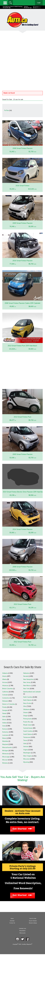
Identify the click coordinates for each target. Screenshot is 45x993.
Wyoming (26, 762)
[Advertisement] (22, 58)
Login (39, 2)
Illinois (4, 719)
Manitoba (5, 741)
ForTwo (6, 110)
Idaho (4, 716)
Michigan (5, 750)
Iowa (3, 726)
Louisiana (5, 735)
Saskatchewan (28, 728)
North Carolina (27, 697)
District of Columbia (8, 704)
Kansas (4, 729)
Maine (4, 738)
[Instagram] (17, 939)
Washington (27, 753)
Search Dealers (33, 920)
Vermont (26, 746)
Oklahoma (26, 709)
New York (26, 688)
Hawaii (4, 713)
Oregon (25, 715)
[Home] (22, 20)
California (5, 692)
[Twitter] (22, 939)
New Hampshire (28, 679)
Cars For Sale (32, 918)
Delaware (5, 701)
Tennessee (26, 737)
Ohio (24, 706)
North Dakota (27, 700)
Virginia (25, 750)
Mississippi (5, 757)
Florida (4, 707)
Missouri (5, 760)
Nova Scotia (27, 703)
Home (12, 918)
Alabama (5, 673)
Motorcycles (22, 933)
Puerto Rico (27, 722)
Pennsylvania (27, 719)
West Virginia (27, 756)
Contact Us (12, 923)
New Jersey (27, 682)
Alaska (4, 676)
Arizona (4, 682)
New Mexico (27, 685)
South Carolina (28, 731)
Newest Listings (33, 923)
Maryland (5, 744)
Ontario (25, 712)
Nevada (25, 676)
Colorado (5, 695)
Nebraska (26, 673)
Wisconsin (26, 759)
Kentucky (5, 732)
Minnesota (5, 753)
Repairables (22, 930)
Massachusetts (7, 747)
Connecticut (6, 698)
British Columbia (7, 688)
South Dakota (27, 734)
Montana (5, 763)
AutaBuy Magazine (26, 944)
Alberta (4, 679)
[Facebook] (27, 939)
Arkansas (5, 685)
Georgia (4, 710)
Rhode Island (27, 725)
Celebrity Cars (22, 928)
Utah (24, 743)
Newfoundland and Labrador (32, 692)
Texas (25, 740)
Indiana (4, 723)
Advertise (12, 920)
